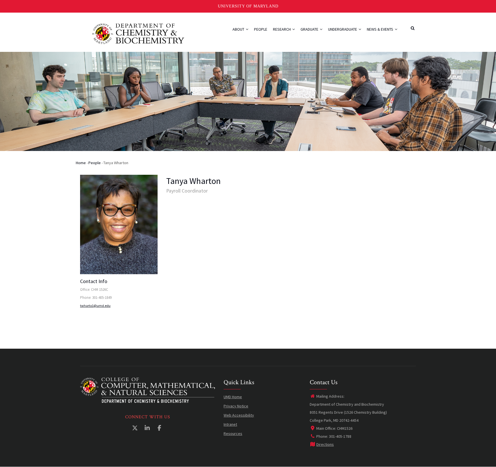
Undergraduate (343, 29)
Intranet (230, 424)
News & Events (380, 29)
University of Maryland (248, 6)
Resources (233, 433)
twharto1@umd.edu (95, 305)
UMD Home (233, 396)
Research (282, 29)
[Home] (138, 33)
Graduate (310, 29)
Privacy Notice (236, 406)
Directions (325, 444)
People (260, 29)
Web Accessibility (239, 415)
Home (81, 162)
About (238, 29)
